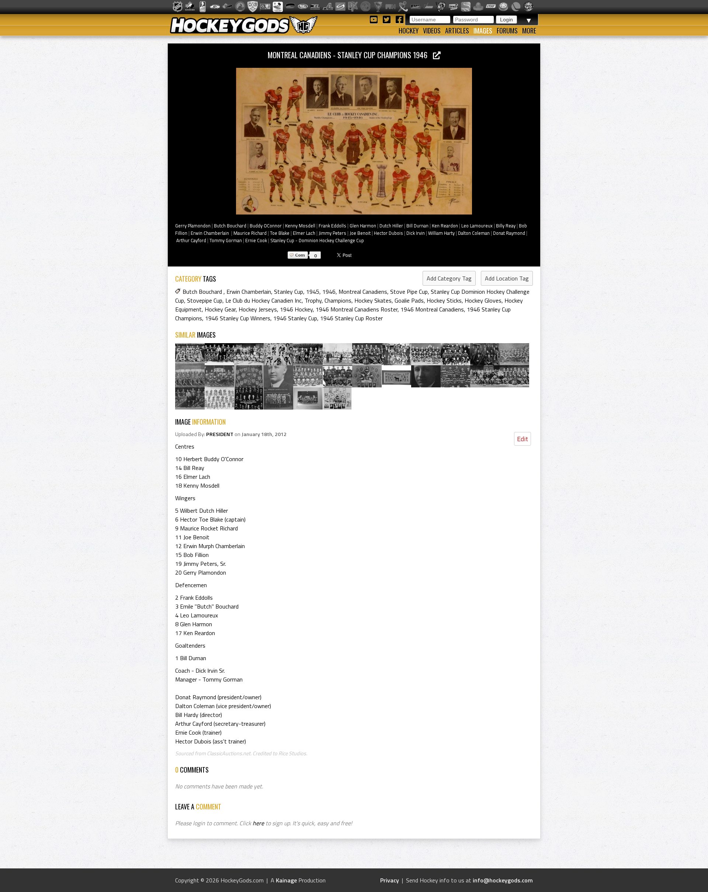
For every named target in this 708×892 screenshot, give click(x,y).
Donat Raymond (509, 233)
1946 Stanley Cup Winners (237, 318)
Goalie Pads (409, 300)
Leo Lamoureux (477, 225)
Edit (522, 439)
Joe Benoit (360, 233)
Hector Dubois (388, 233)
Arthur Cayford (191, 240)
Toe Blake (279, 233)
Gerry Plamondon (193, 225)
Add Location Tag (507, 278)
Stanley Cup (288, 291)
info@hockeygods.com (503, 880)
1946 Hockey (296, 309)
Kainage (286, 880)
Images (482, 30)
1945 (312, 291)
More (529, 30)
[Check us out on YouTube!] (374, 19)
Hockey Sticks (444, 300)
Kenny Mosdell (300, 225)
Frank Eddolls (332, 225)
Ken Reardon (445, 225)
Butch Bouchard (230, 225)
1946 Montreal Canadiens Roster (357, 309)
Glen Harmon (363, 225)
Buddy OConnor (266, 225)
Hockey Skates (373, 300)
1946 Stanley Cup (295, 318)
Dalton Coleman (474, 233)
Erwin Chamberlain (210, 233)
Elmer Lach (304, 233)
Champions (337, 300)
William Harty (441, 233)
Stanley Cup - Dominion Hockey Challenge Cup (317, 240)
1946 (329, 291)
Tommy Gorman (225, 240)
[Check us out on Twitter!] (387, 19)
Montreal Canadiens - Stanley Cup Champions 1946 (350, 54)
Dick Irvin (415, 233)
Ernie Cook (256, 240)
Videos (432, 30)
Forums (507, 30)
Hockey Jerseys (258, 309)
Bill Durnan (417, 225)
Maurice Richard (250, 233)
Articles (457, 30)
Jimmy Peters (332, 233)
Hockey (409, 30)
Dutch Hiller (391, 225)
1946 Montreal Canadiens (432, 309)
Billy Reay (506, 225)
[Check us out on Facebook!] (399, 19)
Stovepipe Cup (204, 300)
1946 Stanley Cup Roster (351, 318)
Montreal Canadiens (363, 291)
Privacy (389, 880)
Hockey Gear (220, 309)
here (258, 823)
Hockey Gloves (483, 300)
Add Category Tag (449, 278)
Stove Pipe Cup (409, 291)
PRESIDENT (219, 434)
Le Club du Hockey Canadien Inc (263, 300)
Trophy (313, 300)
